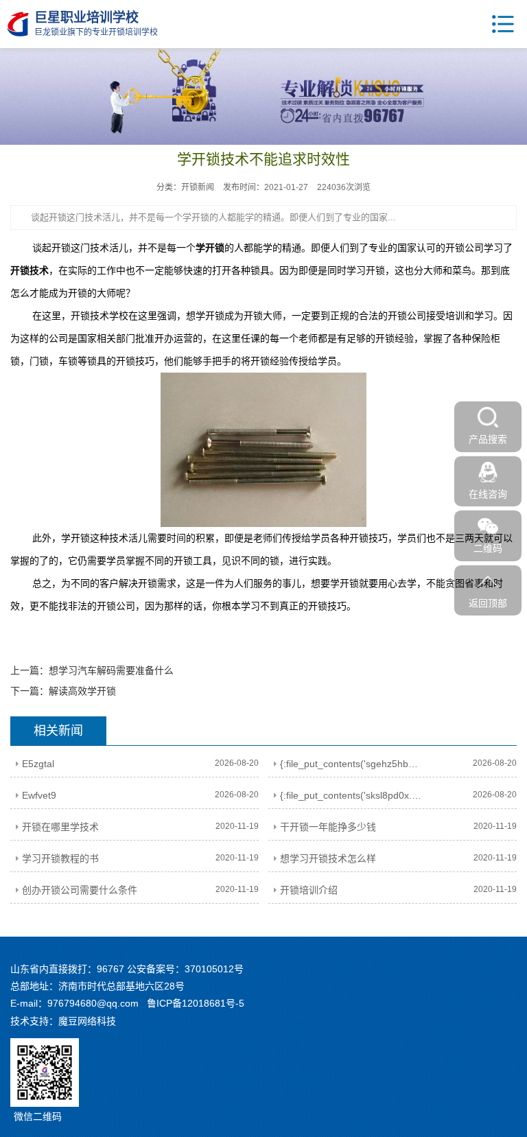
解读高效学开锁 (82, 690)
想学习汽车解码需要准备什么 (111, 670)
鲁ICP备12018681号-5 (195, 1003)
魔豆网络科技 (87, 1021)
